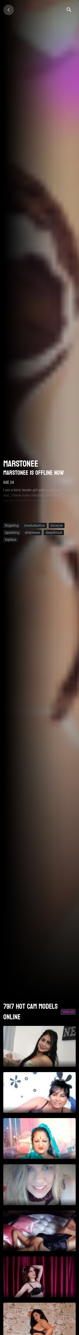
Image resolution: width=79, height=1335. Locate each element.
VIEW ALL (68, 1012)
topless (10, 539)
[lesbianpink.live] (8, 10)
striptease (32, 532)
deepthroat (53, 532)
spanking (12, 532)
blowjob (56, 525)
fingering (12, 525)
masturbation (34, 525)
